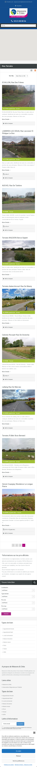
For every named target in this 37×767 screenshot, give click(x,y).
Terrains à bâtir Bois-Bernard (13, 436)
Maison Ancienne (7, 638)
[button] (34, 733)
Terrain (5, 648)
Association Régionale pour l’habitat (12, 687)
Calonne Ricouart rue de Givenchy (15, 335)
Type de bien (5, 593)
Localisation (4, 587)
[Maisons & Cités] (18, 13)
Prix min (3, 600)
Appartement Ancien (8, 629)
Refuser (18, 756)
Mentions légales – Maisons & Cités (23, 764)
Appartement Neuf (8, 632)
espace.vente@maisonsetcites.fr (23, 2)
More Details (5, 119)
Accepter (18, 751)
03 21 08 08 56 (20, 21)
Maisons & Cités (7, 684)
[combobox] (18, 590)
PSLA (4, 645)
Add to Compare (8, 123)
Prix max (3, 606)
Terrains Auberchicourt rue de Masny (17, 286)
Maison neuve (7, 642)
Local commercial (8, 635)
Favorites (19, 5)
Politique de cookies (9, 764)
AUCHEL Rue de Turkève (12, 185)
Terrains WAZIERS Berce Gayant (15, 238)
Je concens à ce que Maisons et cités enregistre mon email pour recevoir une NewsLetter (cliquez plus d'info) (17, 728)
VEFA (4, 652)
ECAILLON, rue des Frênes (13, 82)
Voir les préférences (18, 761)
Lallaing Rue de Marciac (11, 387)
